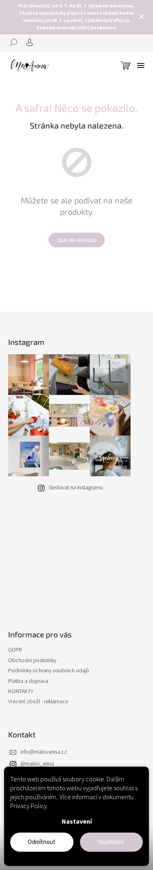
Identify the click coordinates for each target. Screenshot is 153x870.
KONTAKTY (20, 691)
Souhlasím (111, 842)
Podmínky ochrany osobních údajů (48, 671)
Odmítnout (41, 842)
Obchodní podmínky (32, 660)
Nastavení (77, 821)
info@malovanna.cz (43, 752)
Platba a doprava (28, 681)
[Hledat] (16, 42)
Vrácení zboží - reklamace (38, 702)
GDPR (15, 650)
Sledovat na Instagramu (76, 488)
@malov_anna (37, 764)
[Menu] (140, 65)
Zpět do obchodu (76, 240)
